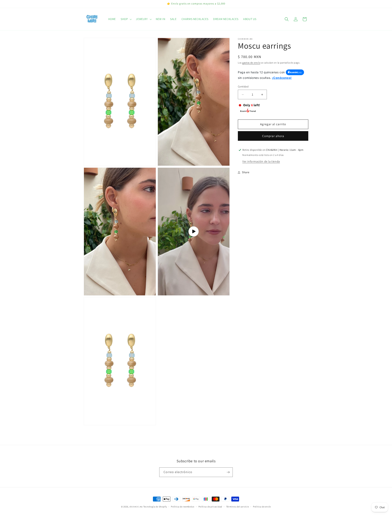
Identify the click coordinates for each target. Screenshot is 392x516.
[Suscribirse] (228, 472)
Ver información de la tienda (261, 161)
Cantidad (243, 86)
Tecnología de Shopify (155, 506)
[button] (125, 19)
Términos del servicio (237, 506)
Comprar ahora (273, 136)
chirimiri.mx (136, 506)
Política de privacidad (210, 506)
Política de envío (262, 506)
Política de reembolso (182, 506)
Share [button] (245, 172)
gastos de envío (251, 62)
